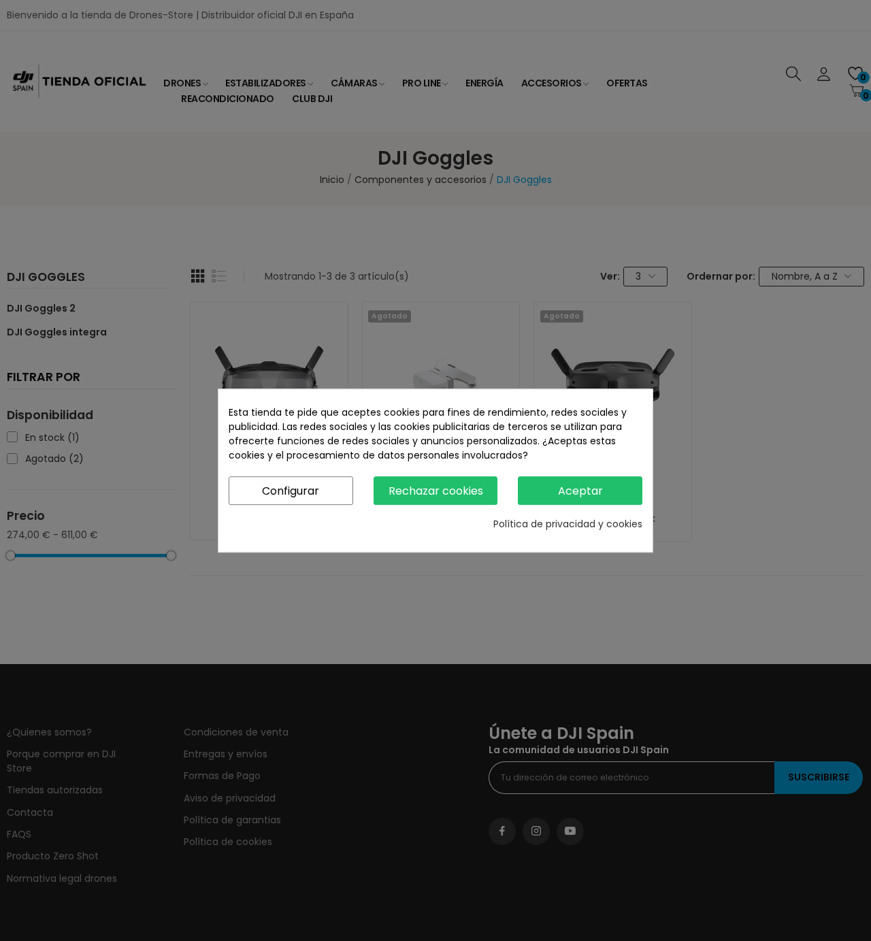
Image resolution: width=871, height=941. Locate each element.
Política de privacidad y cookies (567, 524)
